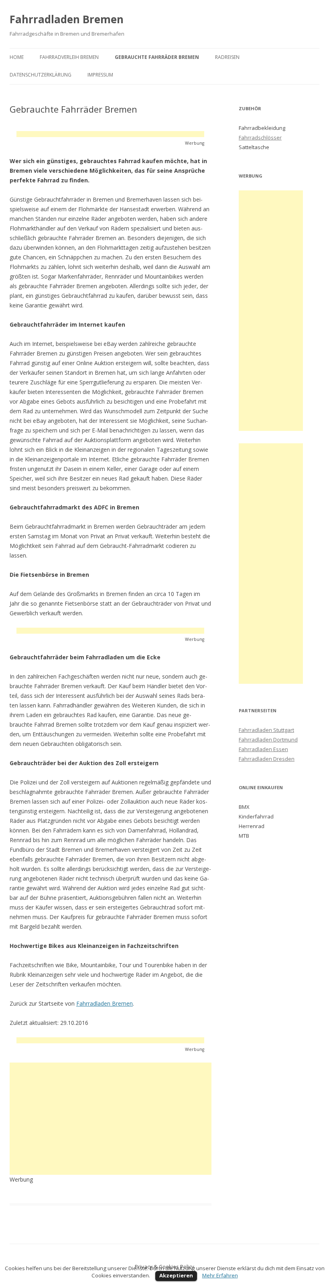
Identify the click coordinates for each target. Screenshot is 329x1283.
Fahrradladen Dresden (266, 758)
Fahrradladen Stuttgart (266, 729)
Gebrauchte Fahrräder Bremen (157, 57)
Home (17, 57)
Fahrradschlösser (260, 137)
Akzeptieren (176, 1275)
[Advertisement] (110, 134)
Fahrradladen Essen (263, 749)
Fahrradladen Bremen (67, 19)
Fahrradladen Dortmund (268, 739)
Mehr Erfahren (220, 1275)
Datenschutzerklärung (40, 74)
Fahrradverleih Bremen (69, 57)
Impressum (100, 74)
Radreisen (227, 57)
